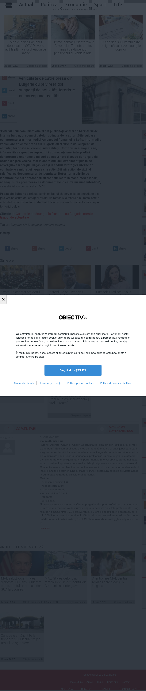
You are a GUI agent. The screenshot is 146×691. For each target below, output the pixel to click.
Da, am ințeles (73, 370)
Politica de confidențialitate (116, 383)
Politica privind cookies (80, 383)
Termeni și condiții (50, 383)
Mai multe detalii (24, 383)
